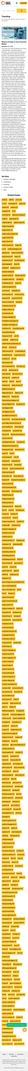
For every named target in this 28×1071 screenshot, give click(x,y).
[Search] (21, 11)
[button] (16, 3)
